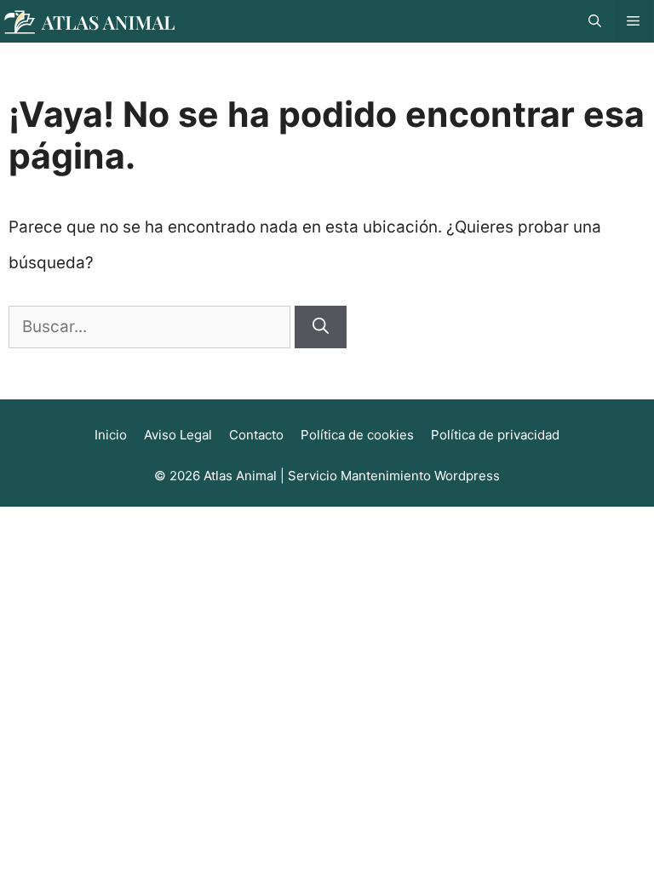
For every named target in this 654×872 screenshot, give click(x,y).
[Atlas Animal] (89, 21)
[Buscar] (321, 327)
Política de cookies (357, 435)
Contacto (256, 435)
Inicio (111, 435)
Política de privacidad (495, 435)
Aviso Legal (178, 435)
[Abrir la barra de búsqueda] (595, 21)
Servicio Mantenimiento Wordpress (394, 476)
